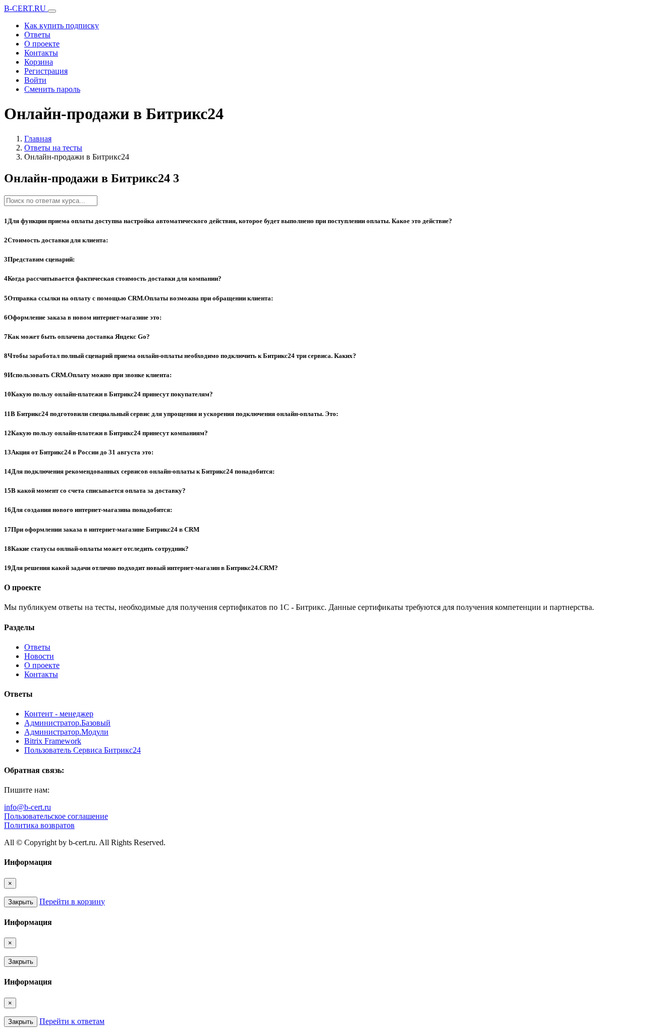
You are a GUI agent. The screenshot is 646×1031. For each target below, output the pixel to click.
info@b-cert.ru (27, 807)
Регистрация (46, 71)
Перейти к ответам (71, 1021)
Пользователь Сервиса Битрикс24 (82, 750)
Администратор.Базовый (67, 722)
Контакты (41, 52)
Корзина (38, 62)
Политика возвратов (39, 825)
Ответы (37, 34)
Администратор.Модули (66, 732)
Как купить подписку (61, 25)
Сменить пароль (52, 89)
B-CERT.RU (26, 8)
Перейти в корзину (72, 901)
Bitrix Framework (52, 741)
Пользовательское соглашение (56, 816)
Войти (35, 80)
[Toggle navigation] (52, 11)
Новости (39, 656)
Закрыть (20, 902)
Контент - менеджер (58, 713)
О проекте (42, 43)
